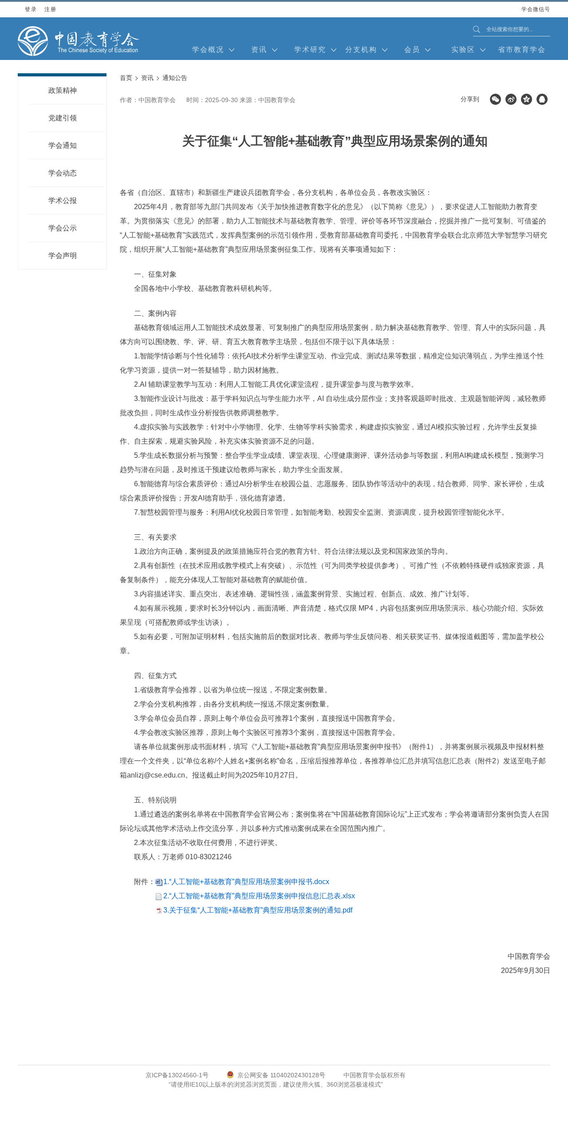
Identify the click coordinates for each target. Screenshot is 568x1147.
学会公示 (62, 228)
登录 (31, 9)
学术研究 (310, 49)
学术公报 (62, 200)
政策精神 (62, 90)
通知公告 (174, 77)
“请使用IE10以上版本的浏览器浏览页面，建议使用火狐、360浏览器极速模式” (276, 1084)
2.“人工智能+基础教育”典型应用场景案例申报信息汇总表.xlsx (259, 896)
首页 (126, 77)
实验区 (463, 49)
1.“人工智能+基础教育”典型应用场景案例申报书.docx (246, 881)
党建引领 (62, 118)
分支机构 (361, 49)
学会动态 (62, 173)
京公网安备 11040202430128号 (281, 1075)
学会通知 (62, 145)
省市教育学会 (522, 49)
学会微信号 (535, 11)
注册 (50, 9)
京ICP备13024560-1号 (177, 1075)
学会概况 (208, 49)
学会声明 (62, 255)
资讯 (259, 49)
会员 (412, 49)
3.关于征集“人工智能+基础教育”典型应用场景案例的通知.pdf (257, 910)
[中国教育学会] (78, 41)
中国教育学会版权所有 (374, 1075)
